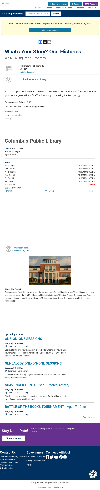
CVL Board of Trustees (36, 456)
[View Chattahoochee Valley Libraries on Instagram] (65, 458)
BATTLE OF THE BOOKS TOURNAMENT (47, 407)
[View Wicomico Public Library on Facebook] (48, 458)
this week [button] (49, 191)
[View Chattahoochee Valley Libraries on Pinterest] (61, 458)
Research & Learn (64, 8)
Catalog (8, 13)
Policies (30, 465)
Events (49, 8)
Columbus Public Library (33, 79)
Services (80, 8)
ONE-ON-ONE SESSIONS (23, 339)
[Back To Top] (4, 473)
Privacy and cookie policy (40, 483)
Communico (64, 483)
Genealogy (18, 115)
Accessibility (54, 483)
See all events (89, 417)
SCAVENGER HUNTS (37, 385)
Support (76, 4)
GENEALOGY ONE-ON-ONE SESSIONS (33, 363)
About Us (92, 8)
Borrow (38, 8)
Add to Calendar (27, 72)
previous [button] (9, 191)
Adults (17, 111)
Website (19, 13)
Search (56, 13)
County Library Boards (35, 461)
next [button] (92, 191)
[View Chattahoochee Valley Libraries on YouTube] (56, 458)
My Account (92, 4)
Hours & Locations (59, 4)
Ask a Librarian (6, 468)
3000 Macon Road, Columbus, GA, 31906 (21, 249)
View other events (50, 30)
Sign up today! (13, 438)
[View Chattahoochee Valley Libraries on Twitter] (52, 458)
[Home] (12, 3)
